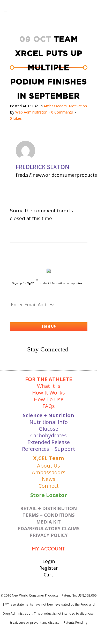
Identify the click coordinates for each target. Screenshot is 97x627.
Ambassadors (55, 105)
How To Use (48, 399)
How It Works (48, 392)
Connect (49, 485)
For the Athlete (48, 379)
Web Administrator (31, 112)
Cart (48, 575)
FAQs (48, 406)
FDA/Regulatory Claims (48, 528)
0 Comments (62, 112)
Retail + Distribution (48, 508)
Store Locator (48, 495)
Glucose (48, 428)
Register (48, 568)
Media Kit (48, 522)
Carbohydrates (48, 435)
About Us (48, 465)
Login (48, 561)
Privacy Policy (48, 535)
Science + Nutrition (48, 415)
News (48, 479)
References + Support (48, 448)
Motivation (78, 105)
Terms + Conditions (48, 515)
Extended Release (48, 442)
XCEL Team (48, 458)
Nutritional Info (48, 422)
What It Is (48, 385)
